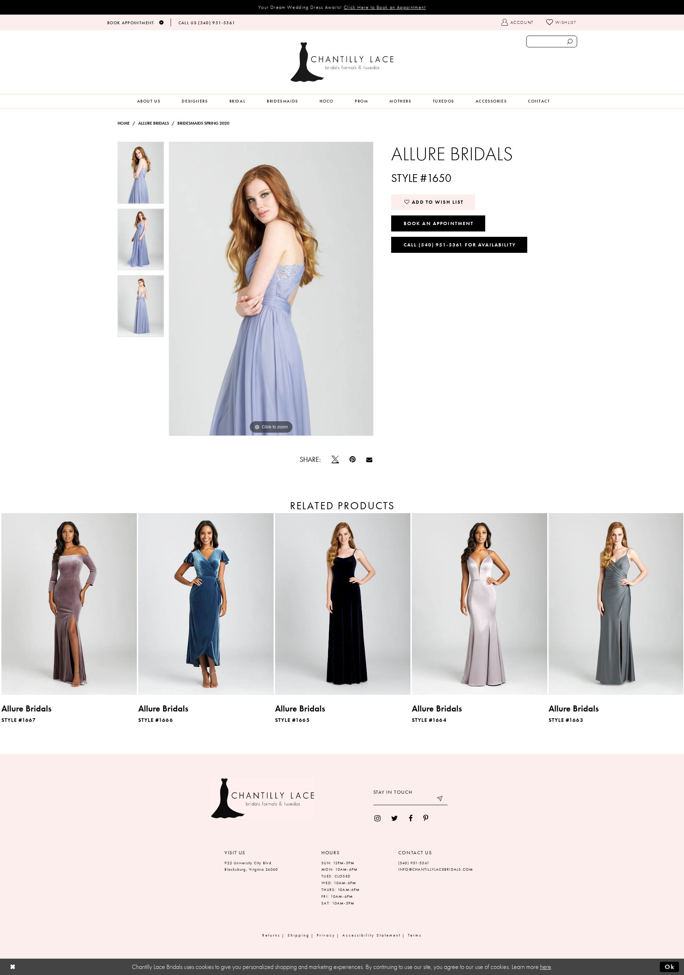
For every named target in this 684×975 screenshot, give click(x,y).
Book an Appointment (439, 223)
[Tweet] (335, 459)
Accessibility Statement (371, 935)
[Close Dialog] (13, 967)
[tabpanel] (141, 175)
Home (124, 123)
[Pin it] (352, 459)
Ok (670, 967)
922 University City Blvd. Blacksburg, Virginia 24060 (251, 866)
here (545, 967)
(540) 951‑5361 (413, 862)
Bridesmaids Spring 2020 (203, 123)
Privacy (326, 935)
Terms (415, 935)
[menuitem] (148, 101)
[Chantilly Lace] (342, 62)
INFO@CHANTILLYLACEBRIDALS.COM (435, 869)
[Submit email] (440, 799)
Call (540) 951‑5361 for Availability (460, 244)
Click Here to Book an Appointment (385, 7)
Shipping (298, 935)
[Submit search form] (569, 41)
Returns (271, 935)
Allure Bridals (153, 123)
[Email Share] (369, 459)
